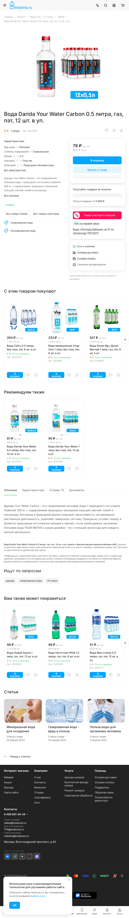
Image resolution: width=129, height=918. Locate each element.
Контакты (40, 782)
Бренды (9, 787)
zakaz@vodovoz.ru (15, 822)
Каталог (9, 777)
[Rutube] (29, 856)
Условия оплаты (104, 782)
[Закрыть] (69, 880)
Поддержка (102, 787)
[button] (125, 339)
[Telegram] (14, 856)
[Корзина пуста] (122, 5)
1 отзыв (15, 130)
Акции (8, 782)
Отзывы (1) (57, 490)
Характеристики (33, 490)
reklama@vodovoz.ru (16, 836)
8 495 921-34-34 (14, 814)
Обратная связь (104, 792)
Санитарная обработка (78, 795)
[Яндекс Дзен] (22, 856)
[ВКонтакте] (7, 856)
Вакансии (40, 787)
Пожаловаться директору (103, 799)
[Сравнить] (114, 130)
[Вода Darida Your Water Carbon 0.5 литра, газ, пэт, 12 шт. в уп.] (65, 67)
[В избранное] (106, 130)
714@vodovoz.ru (14, 829)
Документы (76, 490)
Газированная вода (22, 222)
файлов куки (38, 895)
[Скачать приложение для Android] (85, 895)
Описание (10, 490)
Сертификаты (42, 797)
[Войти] (114, 5)
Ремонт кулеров (74, 790)
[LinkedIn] (37, 856)
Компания (40, 770)
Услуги (68, 770)
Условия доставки (106, 777)
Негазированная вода (23, 230)
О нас (37, 777)
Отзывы (39, 792)
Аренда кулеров (74, 777)
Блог (37, 802)
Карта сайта (11, 792)
